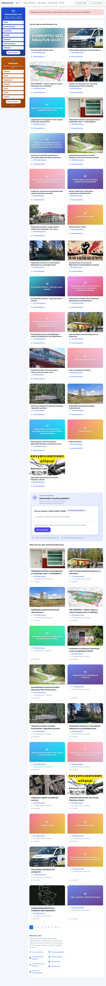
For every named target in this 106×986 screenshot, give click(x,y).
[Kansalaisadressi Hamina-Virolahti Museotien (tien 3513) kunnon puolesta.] (85, 149)
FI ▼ (19, 3)
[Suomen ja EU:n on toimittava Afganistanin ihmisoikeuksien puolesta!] (85, 257)
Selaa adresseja (30, 3)
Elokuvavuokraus (13, 44)
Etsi (63, 3)
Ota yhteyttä (41, 3)
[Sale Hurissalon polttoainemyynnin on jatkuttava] (85, 328)
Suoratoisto (13, 31)
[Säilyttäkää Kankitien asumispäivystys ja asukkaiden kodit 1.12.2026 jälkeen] (85, 114)
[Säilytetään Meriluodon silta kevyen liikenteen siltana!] (47, 472)
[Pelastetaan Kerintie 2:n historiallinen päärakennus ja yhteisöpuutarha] (47, 257)
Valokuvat (13, 48)
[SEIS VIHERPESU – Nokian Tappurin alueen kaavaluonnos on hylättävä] (47, 78)
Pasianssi (13, 71)
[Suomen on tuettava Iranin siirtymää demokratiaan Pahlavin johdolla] (85, 78)
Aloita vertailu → (13, 52)
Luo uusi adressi (97, 3)
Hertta (13, 88)
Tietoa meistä (53, 3)
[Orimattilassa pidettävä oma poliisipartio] (85, 43)
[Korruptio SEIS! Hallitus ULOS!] (47, 43)
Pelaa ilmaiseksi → (13, 102)
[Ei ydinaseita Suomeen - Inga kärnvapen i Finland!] (47, 293)
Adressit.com (7, 3)
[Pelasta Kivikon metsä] (85, 220)
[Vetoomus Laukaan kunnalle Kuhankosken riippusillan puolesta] (47, 400)
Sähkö (13, 22)
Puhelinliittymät (13, 27)
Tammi (13, 93)
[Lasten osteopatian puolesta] (85, 363)
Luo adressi (44, 530)
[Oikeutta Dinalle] (85, 435)
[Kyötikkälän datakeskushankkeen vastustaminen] (85, 400)
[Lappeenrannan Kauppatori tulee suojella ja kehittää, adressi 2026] (47, 114)
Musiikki (13, 35)
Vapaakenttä (13, 80)
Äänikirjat (13, 39)
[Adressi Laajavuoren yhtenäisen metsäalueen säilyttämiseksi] (85, 185)
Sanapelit (13, 84)
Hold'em (13, 97)
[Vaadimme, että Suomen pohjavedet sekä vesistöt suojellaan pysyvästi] (47, 185)
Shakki (13, 76)
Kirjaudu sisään (81, 3)
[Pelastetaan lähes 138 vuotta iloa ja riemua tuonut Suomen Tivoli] (47, 364)
